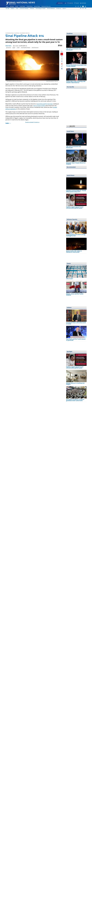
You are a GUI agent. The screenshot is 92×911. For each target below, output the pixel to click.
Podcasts (32, 8)
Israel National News (9, 33)
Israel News (22, 6)
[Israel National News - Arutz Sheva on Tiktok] (85, 6)
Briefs (16, 6)
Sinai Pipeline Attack (25, 47)
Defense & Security (46, 6)
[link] (76, 49)
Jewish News (37, 6)
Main (7, 6)
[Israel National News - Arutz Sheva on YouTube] (83, 6)
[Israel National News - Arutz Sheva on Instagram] (80, 6)
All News (12, 6)
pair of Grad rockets (39, 105)
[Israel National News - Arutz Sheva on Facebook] (78, 6)
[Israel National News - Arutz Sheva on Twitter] (76, 6)
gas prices (8, 47)
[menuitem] (7, 6)
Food (17, 8)
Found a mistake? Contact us (32, 122)
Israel (18, 47)
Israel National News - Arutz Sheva (17, 3)
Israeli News (16, 33)
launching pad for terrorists (45, 104)
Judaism (12, 8)
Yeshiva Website (51, 8)
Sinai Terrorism (35, 47)
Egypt (14, 47)
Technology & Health (40, 8)
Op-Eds (7, 8)
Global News (30, 6)
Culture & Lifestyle (24, 8)
